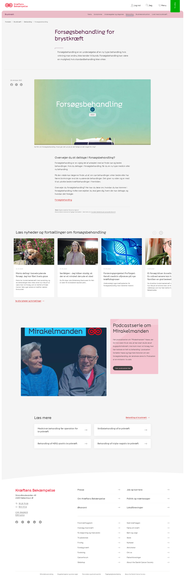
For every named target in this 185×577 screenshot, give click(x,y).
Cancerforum (83, 557)
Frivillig (80, 543)
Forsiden (8, 22)
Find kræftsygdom (85, 523)
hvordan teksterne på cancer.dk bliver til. (103, 212)
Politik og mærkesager (138, 498)
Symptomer (98, 14)
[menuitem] (134, 5)
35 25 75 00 (23, 503)
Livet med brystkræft (159, 14)
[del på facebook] (11, 84)
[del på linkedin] (21, 84)
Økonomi (82, 507)
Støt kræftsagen (133, 523)
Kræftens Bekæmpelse (35, 490)
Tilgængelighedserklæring (113, 574)
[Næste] (161, 233)
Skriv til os (23, 507)
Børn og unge (132, 533)
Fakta (90, 14)
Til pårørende (83, 538)
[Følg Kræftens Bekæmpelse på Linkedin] (34, 522)
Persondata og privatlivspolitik (91, 574)
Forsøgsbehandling (63, 200)
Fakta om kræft (133, 528)
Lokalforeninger (135, 507)
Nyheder (130, 543)
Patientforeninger (134, 557)
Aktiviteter (131, 547)
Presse (81, 489)
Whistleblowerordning (46, 574)
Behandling (130, 14)
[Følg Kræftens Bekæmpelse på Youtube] (40, 522)
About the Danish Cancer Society (140, 562)
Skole (129, 538)
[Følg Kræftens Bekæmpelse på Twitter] (28, 522)
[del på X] (16, 84)
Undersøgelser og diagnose (114, 14)
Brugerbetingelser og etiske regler (67, 574)
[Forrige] (154, 233)
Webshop (81, 562)
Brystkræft (9, 14)
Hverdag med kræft (86, 528)
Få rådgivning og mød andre (89, 533)
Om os (129, 552)
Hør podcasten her (123, 368)
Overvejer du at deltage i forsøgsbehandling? (85, 157)
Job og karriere (134, 489)
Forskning (81, 552)
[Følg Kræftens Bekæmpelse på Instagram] (22, 522)
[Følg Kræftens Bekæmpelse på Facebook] (16, 522)
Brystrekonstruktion (143, 14)
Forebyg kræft (83, 547)
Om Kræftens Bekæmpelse (91, 498)
